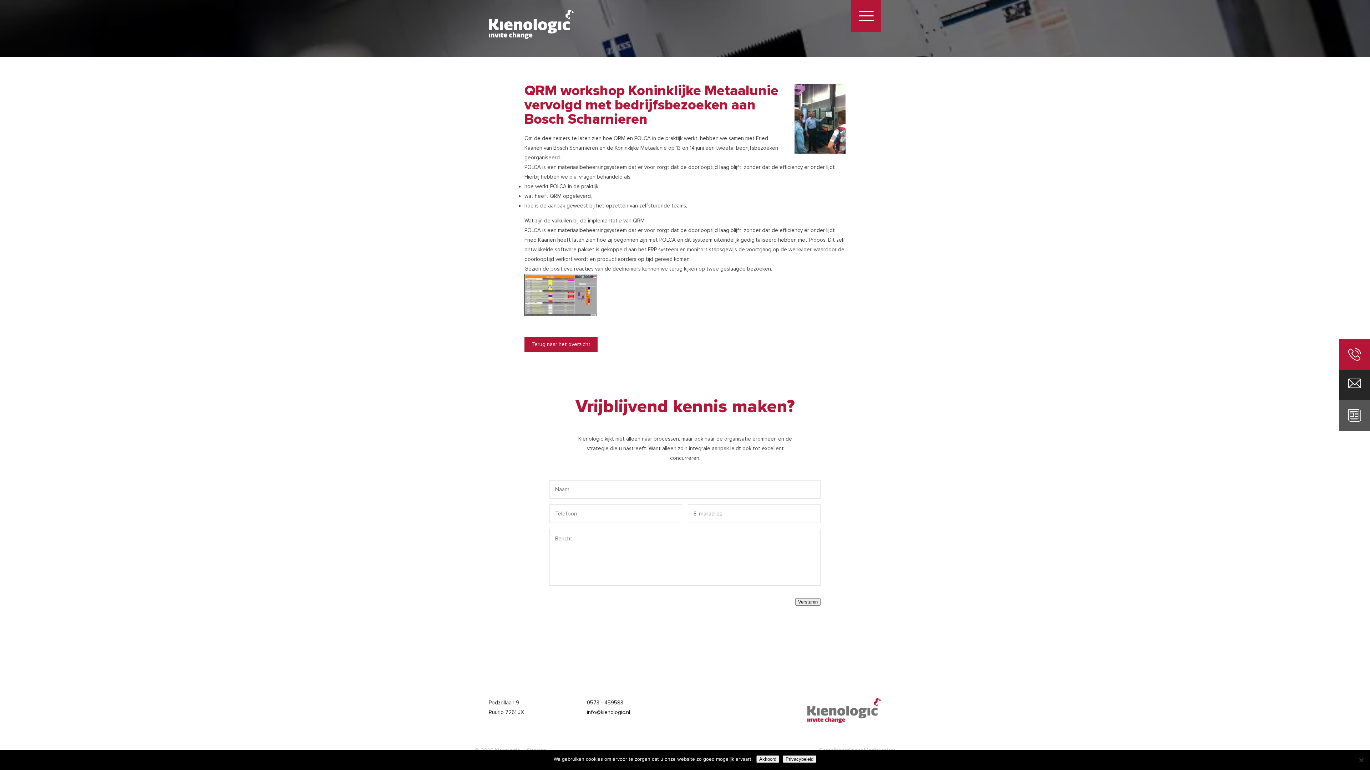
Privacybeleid (799, 759)
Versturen (808, 602)
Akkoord (767, 759)
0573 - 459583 (605, 702)
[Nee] (1361, 760)
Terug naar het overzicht (561, 344)
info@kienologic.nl (608, 712)
